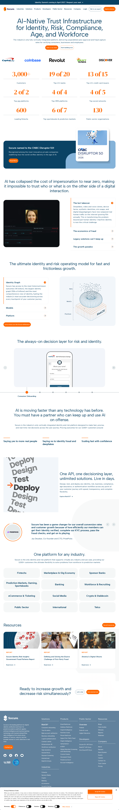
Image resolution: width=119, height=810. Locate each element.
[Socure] (11, 723)
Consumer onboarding (48, 732)
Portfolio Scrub (65, 737)
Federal (81, 732)
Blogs (100, 729)
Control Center (65, 758)
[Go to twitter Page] (10, 759)
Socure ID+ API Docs (86, 749)
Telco (97, 611)
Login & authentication (49, 743)
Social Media (59, 600)
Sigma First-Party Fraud (67, 742)
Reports (100, 737)
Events (100, 759)
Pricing (100, 771)
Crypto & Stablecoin (97, 600)
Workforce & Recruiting (97, 588)
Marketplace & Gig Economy (59, 577)
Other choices (66, 806)
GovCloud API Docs (85, 754)
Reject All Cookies (100, 797)
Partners (100, 754)
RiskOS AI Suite (46, 765)
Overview (83, 729)
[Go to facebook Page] (16, 759)
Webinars (101, 740)
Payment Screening (47, 760)
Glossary (101, 734)
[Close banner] (116, 790)
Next (114, 367)
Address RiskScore (66, 731)
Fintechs (21, 577)
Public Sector (22, 611)
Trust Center (102, 768)
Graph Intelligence (66, 745)
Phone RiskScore (65, 740)
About (100, 751)
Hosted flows (46, 757)
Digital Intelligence (66, 734)
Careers (100, 762)
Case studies (102, 731)
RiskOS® (45, 729)
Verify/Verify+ (64, 748)
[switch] (28, 806)
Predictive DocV (65, 764)
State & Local (83, 735)
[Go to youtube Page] (22, 759)
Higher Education (84, 737)
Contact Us (101, 765)
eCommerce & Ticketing (21, 600)
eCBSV (62, 751)
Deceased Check (65, 761)
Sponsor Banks (97, 577)
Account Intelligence (66, 767)
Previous (107, 524)
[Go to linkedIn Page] (5, 759)
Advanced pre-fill (47, 749)
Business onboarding (48, 740)
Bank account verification (49, 737)
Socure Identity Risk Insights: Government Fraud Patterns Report (22, 654)
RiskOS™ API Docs (85, 752)
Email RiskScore (65, 729)
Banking (59, 588)
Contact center (46, 746)
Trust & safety (46, 735)
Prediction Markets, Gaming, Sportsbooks (21, 589)
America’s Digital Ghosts (97, 654)
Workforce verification (49, 751)
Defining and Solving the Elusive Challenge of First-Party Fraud (59, 654)
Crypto (44, 782)
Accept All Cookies (100, 791)
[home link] (9, 9)
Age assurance (46, 754)
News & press (102, 757)
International (59, 611)
